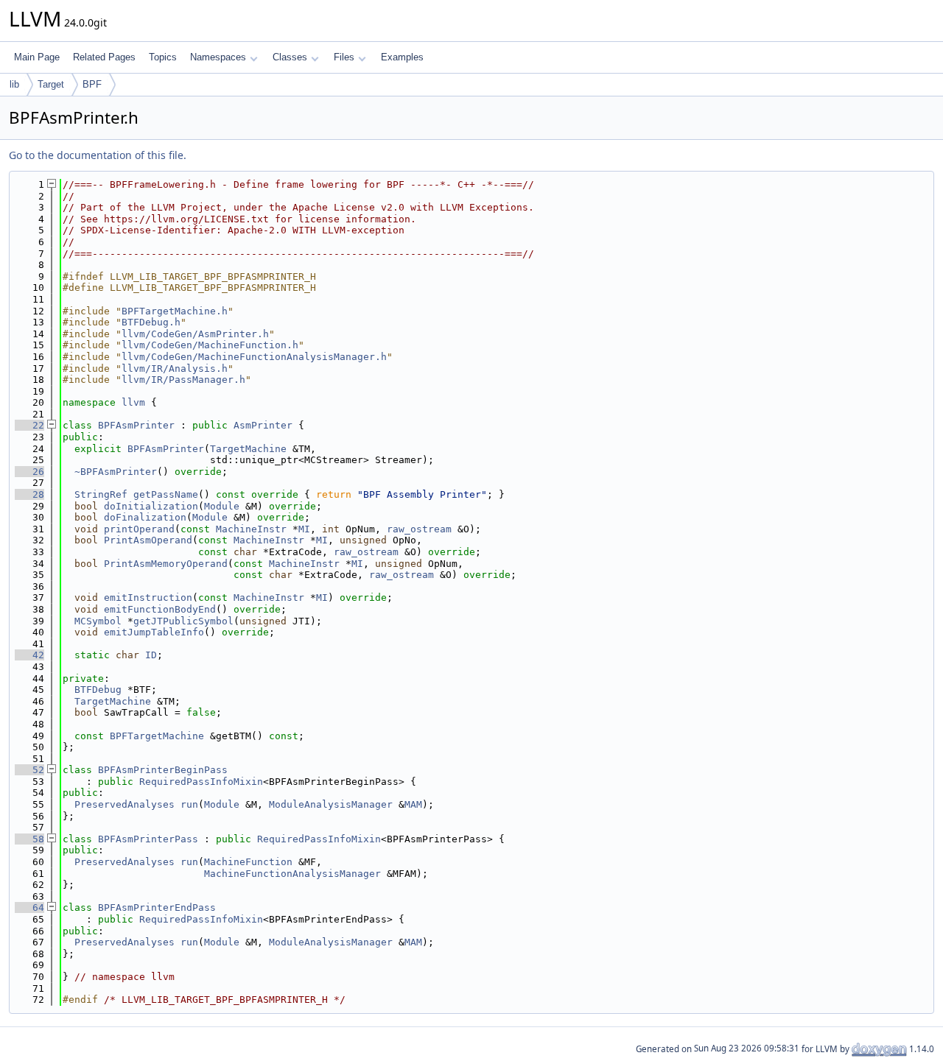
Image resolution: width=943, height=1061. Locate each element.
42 (29, 654)
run (189, 804)
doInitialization (151, 506)
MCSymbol (98, 621)
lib (14, 84)
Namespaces (218, 57)
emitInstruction (148, 597)
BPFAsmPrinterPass (148, 839)
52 (29, 769)
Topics (163, 57)
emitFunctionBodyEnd (160, 609)
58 (29, 839)
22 (29, 425)
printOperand (139, 529)
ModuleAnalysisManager (331, 804)
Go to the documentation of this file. (97, 155)
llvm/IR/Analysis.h (175, 368)
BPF (92, 84)
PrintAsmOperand (148, 540)
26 (29, 471)
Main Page (37, 57)
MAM (413, 804)
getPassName (165, 494)
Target (51, 84)
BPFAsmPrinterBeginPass (163, 769)
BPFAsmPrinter (136, 425)
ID (151, 654)
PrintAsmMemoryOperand (166, 563)
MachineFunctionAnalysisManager (292, 873)
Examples (402, 57)
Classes (290, 57)
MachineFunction (248, 861)
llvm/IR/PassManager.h (183, 379)
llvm (133, 402)
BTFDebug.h (151, 322)
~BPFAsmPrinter (115, 471)
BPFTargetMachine (157, 735)
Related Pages (104, 57)
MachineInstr (251, 529)
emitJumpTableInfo (154, 632)
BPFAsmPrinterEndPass (157, 907)
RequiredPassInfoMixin (201, 781)
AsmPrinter (263, 425)
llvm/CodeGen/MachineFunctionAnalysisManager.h (254, 356)
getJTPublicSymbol (183, 621)
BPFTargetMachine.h (175, 311)
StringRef (100, 494)
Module (221, 506)
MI (304, 529)
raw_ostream (419, 529)
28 (29, 494)
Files (344, 57)
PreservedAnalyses (124, 804)
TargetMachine (248, 448)
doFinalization (145, 517)
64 (29, 907)
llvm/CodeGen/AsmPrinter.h (195, 333)
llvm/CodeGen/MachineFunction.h (210, 344)
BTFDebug (98, 689)
